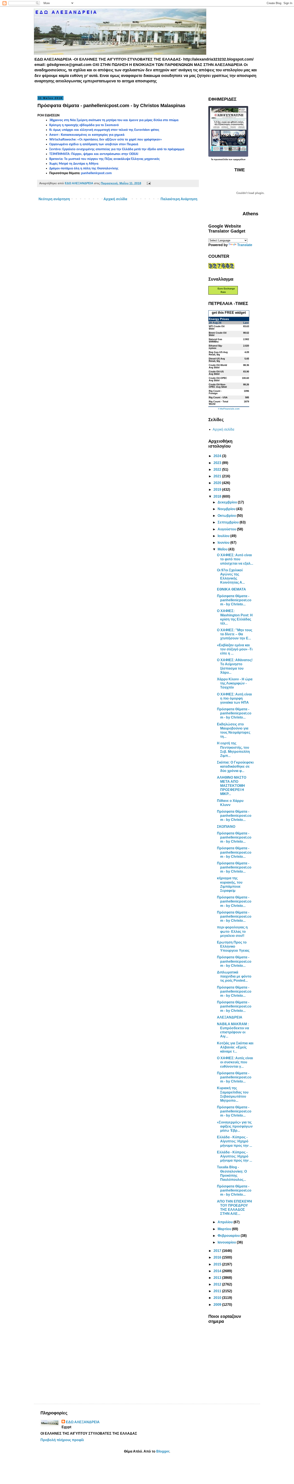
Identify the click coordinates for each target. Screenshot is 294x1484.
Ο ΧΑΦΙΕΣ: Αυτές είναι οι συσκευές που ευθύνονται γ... (235, 1062)
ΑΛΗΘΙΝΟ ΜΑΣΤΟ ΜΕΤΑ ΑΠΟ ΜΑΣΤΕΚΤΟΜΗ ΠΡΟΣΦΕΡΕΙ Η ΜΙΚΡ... (231, 786)
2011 (218, 1291)
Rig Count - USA (218, 397)
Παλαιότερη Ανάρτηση (179, 199)
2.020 (246, 345)
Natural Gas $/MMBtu (215, 340)
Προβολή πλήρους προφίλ (62, 1440)
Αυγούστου (227, 529)
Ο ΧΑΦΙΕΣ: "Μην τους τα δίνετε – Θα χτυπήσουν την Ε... (234, 634)
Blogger (162, 1451)
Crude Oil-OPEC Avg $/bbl (218, 379)
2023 (218, 463)
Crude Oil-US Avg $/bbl (216, 372)
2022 (218, 469)
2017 (218, 1251)
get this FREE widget (229, 312)
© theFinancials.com (229, 409)
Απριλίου (226, 1222)
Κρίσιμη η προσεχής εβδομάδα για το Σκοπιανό (84, 125)
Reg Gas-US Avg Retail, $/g (218, 353)
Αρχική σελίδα (115, 199)
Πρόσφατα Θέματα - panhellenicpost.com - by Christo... (234, 600)
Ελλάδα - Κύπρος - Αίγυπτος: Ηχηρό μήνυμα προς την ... (234, 1141)
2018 (218, 496)
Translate (244, 245)
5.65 (246, 358)
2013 (218, 1277)
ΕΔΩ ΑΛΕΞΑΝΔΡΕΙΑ (83, 1422)
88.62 (246, 332)
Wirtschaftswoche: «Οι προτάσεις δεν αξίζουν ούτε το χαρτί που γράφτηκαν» (105, 139)
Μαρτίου (225, 1229)
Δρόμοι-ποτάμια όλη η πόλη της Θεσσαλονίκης (83, 168)
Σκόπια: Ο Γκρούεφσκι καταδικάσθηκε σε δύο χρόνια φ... (235, 766)
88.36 (246, 365)
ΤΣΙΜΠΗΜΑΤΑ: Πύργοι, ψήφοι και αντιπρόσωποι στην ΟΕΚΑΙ (93, 154)
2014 (218, 1271)
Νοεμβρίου (227, 509)
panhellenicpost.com (96, 173)
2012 (218, 1284)
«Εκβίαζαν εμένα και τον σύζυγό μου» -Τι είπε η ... (234, 649)
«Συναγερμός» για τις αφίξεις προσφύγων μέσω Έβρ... (235, 1126)
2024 (218, 456)
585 (247, 397)
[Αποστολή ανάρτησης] (147, 183)
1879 (246, 401)
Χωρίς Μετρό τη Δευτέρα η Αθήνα (73, 164)
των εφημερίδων (237, 159)
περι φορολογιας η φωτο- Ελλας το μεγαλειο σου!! (232, 931)
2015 (218, 1264)
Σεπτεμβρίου (229, 522)
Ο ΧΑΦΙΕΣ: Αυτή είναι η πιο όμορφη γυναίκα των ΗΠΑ (234, 698)
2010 (218, 1298)
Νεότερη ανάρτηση (54, 199)
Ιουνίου (224, 542)
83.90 (246, 371)
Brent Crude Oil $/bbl (217, 333)
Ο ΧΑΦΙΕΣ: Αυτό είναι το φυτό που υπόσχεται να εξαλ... (235, 559)
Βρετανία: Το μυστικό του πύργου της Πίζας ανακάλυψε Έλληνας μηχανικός (104, 159)
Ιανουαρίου (227, 1242)
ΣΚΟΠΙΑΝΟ (226, 826)
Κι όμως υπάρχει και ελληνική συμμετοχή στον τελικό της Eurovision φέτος (104, 130)
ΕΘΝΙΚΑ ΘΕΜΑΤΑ (231, 589)
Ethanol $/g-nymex (216, 346)
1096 (246, 391)
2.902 (246, 339)
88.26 (246, 384)
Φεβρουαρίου (229, 1235)
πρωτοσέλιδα (221, 159)
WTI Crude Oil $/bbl (216, 327)
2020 (218, 483)
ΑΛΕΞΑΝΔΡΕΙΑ (229, 1017)
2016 (218, 1257)
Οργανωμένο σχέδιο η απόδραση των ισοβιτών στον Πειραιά (93, 144)
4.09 (246, 352)
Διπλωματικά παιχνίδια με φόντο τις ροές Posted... (234, 976)
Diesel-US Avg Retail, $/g (217, 359)
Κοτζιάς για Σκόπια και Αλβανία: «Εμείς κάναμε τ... (235, 1047)
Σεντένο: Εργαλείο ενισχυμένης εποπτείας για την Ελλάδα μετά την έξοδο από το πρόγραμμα (116, 149)
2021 (218, 476)
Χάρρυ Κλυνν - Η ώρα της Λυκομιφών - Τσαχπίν (234, 683)
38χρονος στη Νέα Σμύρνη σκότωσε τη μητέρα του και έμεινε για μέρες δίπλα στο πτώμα (113, 120)
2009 (218, 1304)
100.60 (245, 378)
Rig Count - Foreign (215, 392)
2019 (218, 489)
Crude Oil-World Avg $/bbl (218, 366)
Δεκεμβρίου (228, 502)
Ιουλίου (224, 536)
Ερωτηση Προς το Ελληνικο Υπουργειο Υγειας (233, 946)
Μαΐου (223, 549)
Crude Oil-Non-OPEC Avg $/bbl (218, 385)
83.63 (246, 326)
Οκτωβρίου (227, 515)
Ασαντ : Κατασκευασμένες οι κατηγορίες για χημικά (86, 135)
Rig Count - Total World (218, 402)
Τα (212, 159)
